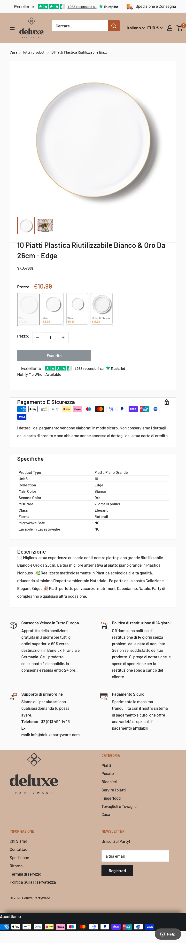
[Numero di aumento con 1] (63, 337)
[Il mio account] (169, 28)
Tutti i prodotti (34, 52)
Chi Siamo (18, 840)
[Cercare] (114, 25)
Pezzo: (23, 335)
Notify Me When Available (39, 374)
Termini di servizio (25, 873)
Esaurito (54, 355)
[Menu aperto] (12, 28)
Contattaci (19, 849)
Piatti (106, 765)
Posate (107, 773)
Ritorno (16, 865)
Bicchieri (109, 781)
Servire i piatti (113, 789)
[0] (180, 28)
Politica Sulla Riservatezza (33, 881)
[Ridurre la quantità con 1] (37, 337)
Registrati (117, 870)
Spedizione (19, 857)
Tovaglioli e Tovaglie (119, 806)
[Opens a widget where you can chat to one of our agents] (168, 934)
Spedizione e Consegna (156, 6)
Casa (13, 52)
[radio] (28, 309)
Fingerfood (111, 798)
